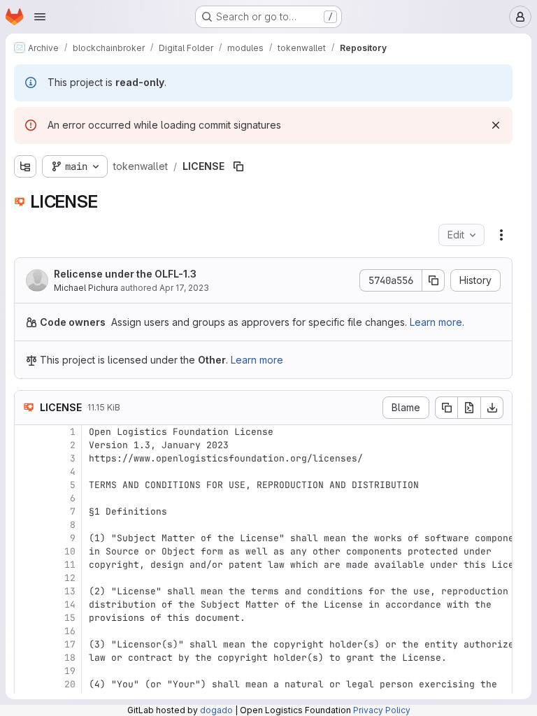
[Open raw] (469, 407)
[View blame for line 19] (26, 671)
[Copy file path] (238, 166)
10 (70, 551)
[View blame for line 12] (26, 578)
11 (70, 565)
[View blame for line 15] (26, 617)
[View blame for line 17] (26, 644)
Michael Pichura (86, 287)
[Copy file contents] (446, 407)
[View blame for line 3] (26, 458)
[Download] (492, 407)
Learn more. (437, 322)
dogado (216, 710)
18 (70, 658)
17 (70, 644)
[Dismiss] (495, 125)
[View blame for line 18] (26, 657)
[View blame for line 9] (26, 538)
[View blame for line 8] (26, 524)
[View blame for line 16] (26, 631)
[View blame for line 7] (26, 511)
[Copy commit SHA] (433, 280)
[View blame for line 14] (26, 604)
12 (70, 578)
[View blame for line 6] (26, 498)
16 (70, 631)
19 (70, 671)
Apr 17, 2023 (184, 287)
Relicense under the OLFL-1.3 (125, 274)
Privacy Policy (381, 710)
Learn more (257, 360)
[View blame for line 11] (26, 564)
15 (70, 618)
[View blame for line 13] (26, 591)
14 (70, 604)
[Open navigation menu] (40, 17)
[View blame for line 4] (26, 471)
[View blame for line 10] (26, 551)
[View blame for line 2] (26, 445)
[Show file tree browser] (25, 166)
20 (70, 684)
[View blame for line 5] (26, 485)
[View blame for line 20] (26, 684)
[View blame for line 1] (26, 431)
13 (70, 591)
